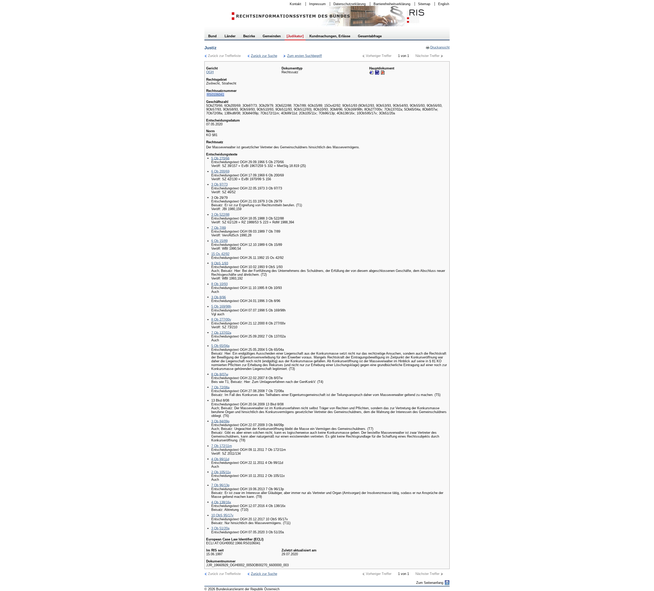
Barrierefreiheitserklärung (390, 4)
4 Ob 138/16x (221, 502)
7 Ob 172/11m (221, 446)
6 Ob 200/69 (220, 171)
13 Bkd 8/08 (220, 400)
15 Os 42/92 (220, 254)
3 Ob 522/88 (220, 214)
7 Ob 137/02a (221, 332)
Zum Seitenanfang (429, 583)
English (443, 4)
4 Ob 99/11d (220, 459)
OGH (210, 72)
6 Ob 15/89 (219, 241)
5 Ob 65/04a (220, 346)
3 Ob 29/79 (219, 197)
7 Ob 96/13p (220, 485)
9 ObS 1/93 (219, 263)
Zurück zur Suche (262, 56)
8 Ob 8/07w (219, 374)
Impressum (316, 4)
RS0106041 (215, 95)
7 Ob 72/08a (220, 387)
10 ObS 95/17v (222, 515)
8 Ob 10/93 (219, 284)
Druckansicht (438, 47)
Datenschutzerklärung (348, 4)
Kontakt (293, 4)
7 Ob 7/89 (218, 228)
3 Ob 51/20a (220, 528)
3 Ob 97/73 (219, 184)
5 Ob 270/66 (220, 158)
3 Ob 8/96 (218, 297)
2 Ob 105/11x (221, 472)
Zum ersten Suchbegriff (303, 56)
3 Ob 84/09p (220, 421)
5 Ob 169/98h (221, 306)
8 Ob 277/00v (221, 319)
